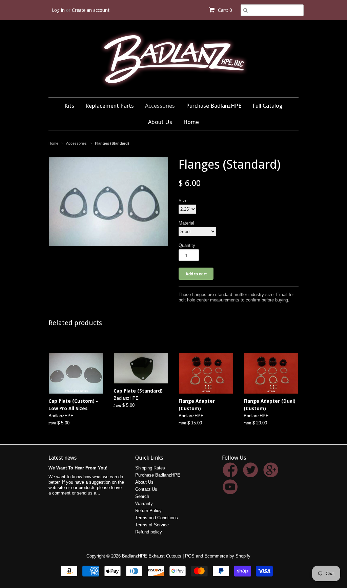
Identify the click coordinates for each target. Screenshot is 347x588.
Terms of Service (152, 524)
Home (191, 122)
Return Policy (148, 510)
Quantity (187, 245)
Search (142, 496)
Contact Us (146, 489)
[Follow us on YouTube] (231, 490)
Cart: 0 (224, 10)
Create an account (90, 10)
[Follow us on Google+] (272, 473)
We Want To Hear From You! (77, 467)
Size (183, 200)
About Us (160, 122)
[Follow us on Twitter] (251, 473)
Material (186, 223)
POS (190, 556)
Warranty (144, 503)
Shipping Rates (150, 467)
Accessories (160, 105)
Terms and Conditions (156, 517)
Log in (58, 10)
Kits (69, 105)
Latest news (62, 458)
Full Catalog (267, 105)
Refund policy (148, 531)
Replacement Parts (109, 105)
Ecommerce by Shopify (227, 556)
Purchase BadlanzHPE (213, 105)
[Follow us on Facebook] (231, 473)
